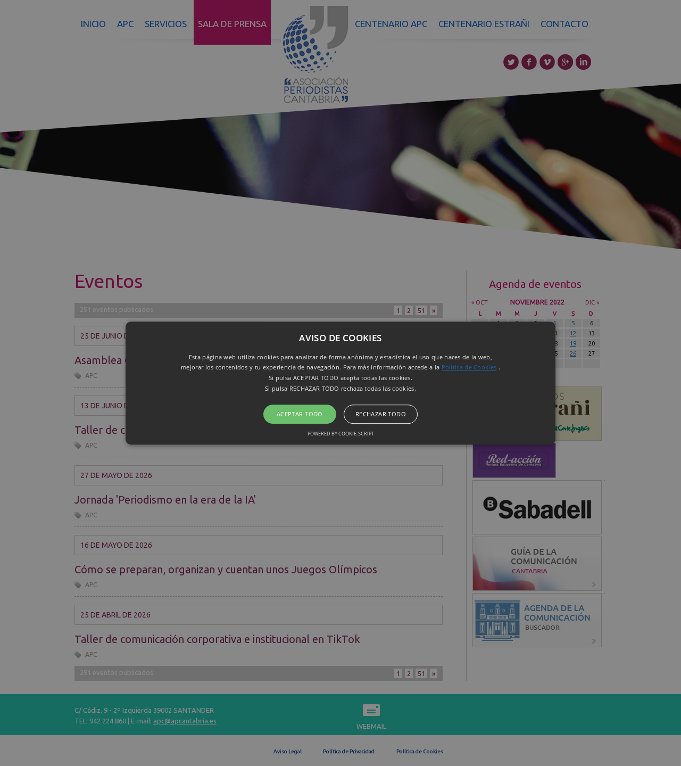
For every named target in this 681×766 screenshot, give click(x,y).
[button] (340, 383)
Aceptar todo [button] (300, 414)
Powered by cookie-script (341, 433)
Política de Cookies (469, 368)
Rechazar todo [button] (380, 414)
